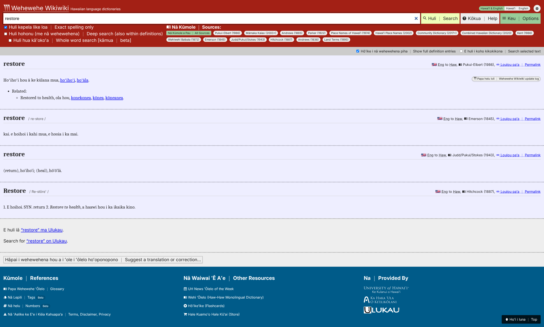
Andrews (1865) (292, 33)
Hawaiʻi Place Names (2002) (393, 33)
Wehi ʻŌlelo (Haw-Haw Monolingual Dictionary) (225, 297)
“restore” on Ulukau (46, 241)
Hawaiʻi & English (492, 8)
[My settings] (537, 8)
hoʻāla (82, 80)
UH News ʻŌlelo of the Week (210, 289)
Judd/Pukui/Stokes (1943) (248, 39)
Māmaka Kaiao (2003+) (261, 33)
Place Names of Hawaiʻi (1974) (350, 33)
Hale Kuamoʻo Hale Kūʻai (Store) (213, 314)
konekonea (81, 97)
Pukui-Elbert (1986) (227, 33)
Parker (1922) (317, 33)
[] (72, 40)
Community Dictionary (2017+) (437, 33)
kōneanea (114, 97)
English (523, 8)
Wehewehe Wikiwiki (39, 8)
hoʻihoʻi (67, 80)
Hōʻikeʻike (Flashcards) (206, 306)
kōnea (98, 97)
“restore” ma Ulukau (41, 230)
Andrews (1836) (308, 39)
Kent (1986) (524, 33)
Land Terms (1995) (336, 39)
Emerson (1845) (215, 39)
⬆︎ (521, 319)
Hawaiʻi (510, 8)
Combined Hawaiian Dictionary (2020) (486, 33)
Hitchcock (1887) (281, 39)
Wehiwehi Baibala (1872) (183, 39)
